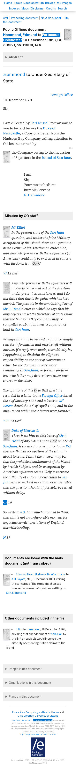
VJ (5, 273)
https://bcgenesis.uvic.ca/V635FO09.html (37, 734)
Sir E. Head (11, 309)
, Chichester (42, 720)
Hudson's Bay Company (50, 574)
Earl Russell (40, 123)
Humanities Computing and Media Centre (35, 712)
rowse (50, 2)
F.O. (68, 446)
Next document (51, 18)
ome (8, 2)
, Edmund (20, 35)
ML (6, 18)
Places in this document (25, 696)
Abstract (16, 57)
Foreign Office (61, 94)
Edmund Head (25, 574)
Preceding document (24, 18)
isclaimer (37, 8)
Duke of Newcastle (25, 430)
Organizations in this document (30, 682)
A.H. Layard (18, 579)
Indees (14, 8)
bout (18, 2)
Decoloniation (33, 2)
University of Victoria (46, 715)
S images (64, 2)
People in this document (25, 669)
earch (62, 8)
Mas (25, 8)
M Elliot (18, 227)
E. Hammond (34, 195)
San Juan (57, 232)
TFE (6, 421)
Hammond (14, 74)
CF (5, 502)
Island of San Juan (56, 157)
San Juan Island (16, 593)
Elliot (19, 629)
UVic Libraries (26, 715)
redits (51, 8)
